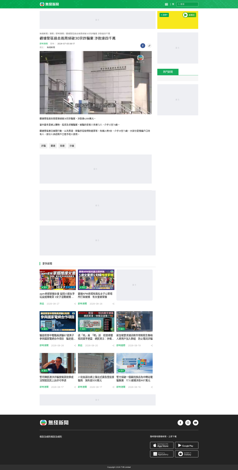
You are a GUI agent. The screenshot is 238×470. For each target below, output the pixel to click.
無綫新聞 (44, 33)
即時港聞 (60, 33)
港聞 (52, 33)
